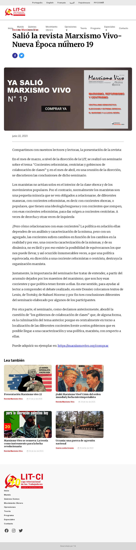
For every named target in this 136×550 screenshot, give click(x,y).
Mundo (20, 27)
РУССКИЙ (99, 2)
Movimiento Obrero (51, 28)
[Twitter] (20, 530)
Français (61, 2)
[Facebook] (6, 530)
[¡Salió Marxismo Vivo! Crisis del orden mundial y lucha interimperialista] (79, 378)
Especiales (109, 27)
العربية (72, 2)
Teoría (83, 28)
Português (37, 2)
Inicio (10, 28)
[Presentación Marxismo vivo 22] (28, 378)
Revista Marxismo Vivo (13, 399)
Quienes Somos (32, 28)
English (49, 2)
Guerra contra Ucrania (65, 448)
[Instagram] (13, 530)
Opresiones (70, 27)
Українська (84, 2)
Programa (95, 28)
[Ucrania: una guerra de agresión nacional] (79, 424)
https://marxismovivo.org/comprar (83, 346)
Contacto (123, 28)
